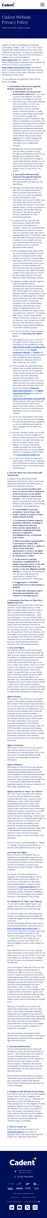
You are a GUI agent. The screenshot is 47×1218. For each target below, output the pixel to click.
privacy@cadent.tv (27, 887)
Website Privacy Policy (29, 1197)
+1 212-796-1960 (25, 1177)
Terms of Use (15, 1197)
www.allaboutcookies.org (28, 455)
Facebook (17, 352)
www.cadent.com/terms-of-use (16, 67)
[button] (42, 4)
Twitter (36, 352)
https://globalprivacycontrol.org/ (22, 928)
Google (34, 350)
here (14, 82)
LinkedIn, (26, 352)
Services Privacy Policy (14, 1201)
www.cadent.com (9, 60)
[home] (8, 4)
